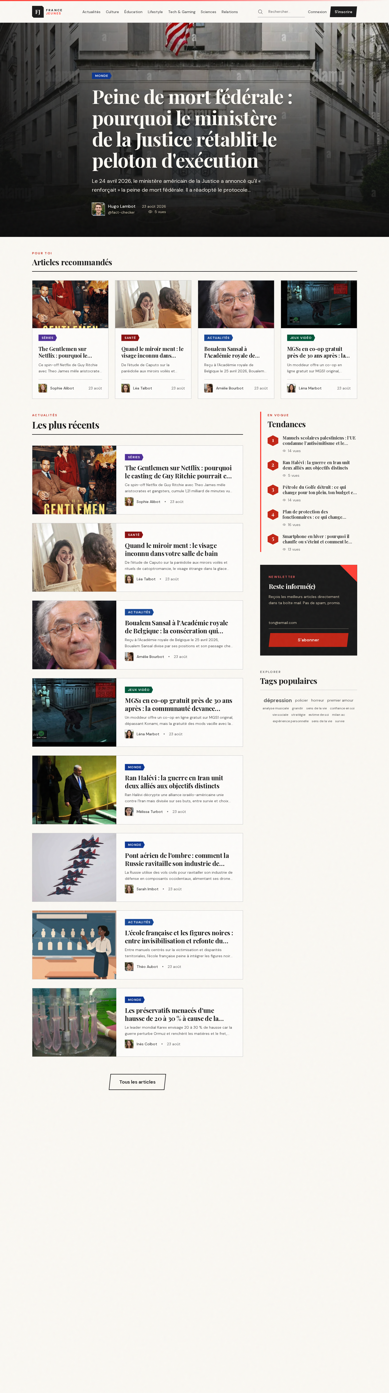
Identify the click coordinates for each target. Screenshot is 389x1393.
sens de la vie (316, 708)
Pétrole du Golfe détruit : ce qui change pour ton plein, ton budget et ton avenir (319, 489)
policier (301, 700)
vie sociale (280, 715)
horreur (317, 700)
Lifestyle (155, 11)
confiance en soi (342, 708)
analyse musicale (276, 708)
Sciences (208, 11)
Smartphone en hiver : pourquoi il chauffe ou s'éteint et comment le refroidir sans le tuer (316, 539)
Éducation (133, 11)
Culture (112, 11)
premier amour (340, 700)
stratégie (298, 715)
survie (339, 721)
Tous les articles (137, 1082)
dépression (278, 700)
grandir (297, 708)
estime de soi (319, 715)
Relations (230, 11)
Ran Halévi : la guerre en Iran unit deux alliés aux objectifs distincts (316, 465)
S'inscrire (343, 11)
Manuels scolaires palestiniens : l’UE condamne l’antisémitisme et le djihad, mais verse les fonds (319, 440)
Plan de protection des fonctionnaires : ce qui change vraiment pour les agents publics (315, 514)
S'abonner (308, 640)
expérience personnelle (291, 721)
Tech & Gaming (181, 11)
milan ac (338, 715)
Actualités (91, 11)
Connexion (317, 11)
